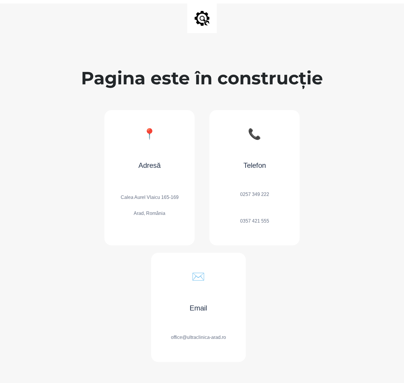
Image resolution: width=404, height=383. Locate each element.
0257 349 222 (254, 194)
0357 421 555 (254, 220)
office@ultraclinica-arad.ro (198, 337)
